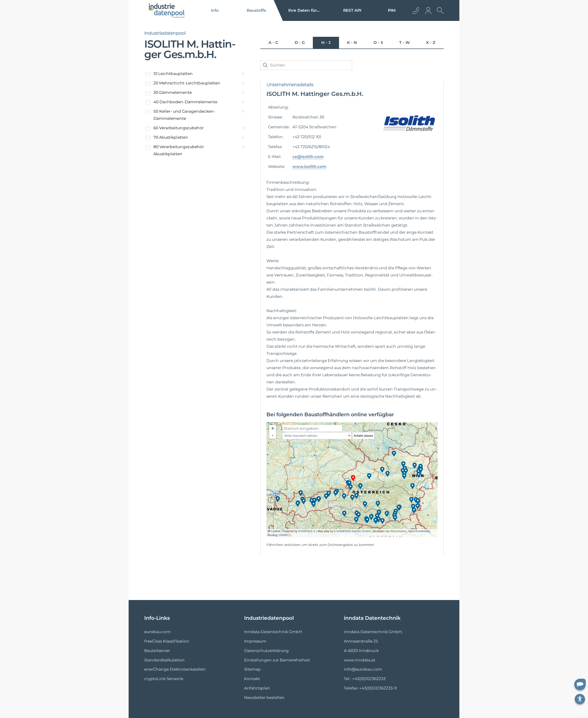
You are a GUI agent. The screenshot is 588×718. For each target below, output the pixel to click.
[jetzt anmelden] (429, 10)
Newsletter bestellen (264, 697)
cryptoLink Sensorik (163, 678)
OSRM (283, 535)
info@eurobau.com (363, 669)
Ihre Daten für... (303, 10)
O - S (378, 42)
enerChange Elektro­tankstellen (175, 669)
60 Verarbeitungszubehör (178, 128)
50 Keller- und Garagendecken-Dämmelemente (184, 115)
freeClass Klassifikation (166, 641)
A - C (273, 42)
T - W (404, 42)
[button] (353, 478)
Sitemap (252, 669)
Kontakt (252, 678)
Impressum (255, 641)
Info (215, 10)
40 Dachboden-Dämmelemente (185, 102)
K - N (352, 42)
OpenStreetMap (419, 531)
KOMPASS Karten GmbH (353, 531)
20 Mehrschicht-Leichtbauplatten (186, 83)
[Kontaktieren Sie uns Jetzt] (416, 10)
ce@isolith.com (308, 156)
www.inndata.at (359, 660)
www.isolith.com (309, 166)
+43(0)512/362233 (369, 678)
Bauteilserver (157, 650)
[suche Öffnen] (439, 14)
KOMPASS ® (307, 531)
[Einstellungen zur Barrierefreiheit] (580, 699)
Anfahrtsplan (257, 688)
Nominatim (399, 531)
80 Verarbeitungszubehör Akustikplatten (178, 150)
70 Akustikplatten (170, 137)
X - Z (430, 42)
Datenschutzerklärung (266, 650)
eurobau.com (157, 631)
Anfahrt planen (363, 435)
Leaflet (275, 531)
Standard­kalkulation (164, 660)
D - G (300, 42)
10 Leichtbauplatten (173, 73)
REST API (352, 10)
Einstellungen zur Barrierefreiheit (277, 660)
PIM (392, 10)
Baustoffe (256, 10)
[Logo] (166, 10)
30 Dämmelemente (172, 92)
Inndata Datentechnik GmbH (273, 631)
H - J (326, 42)
